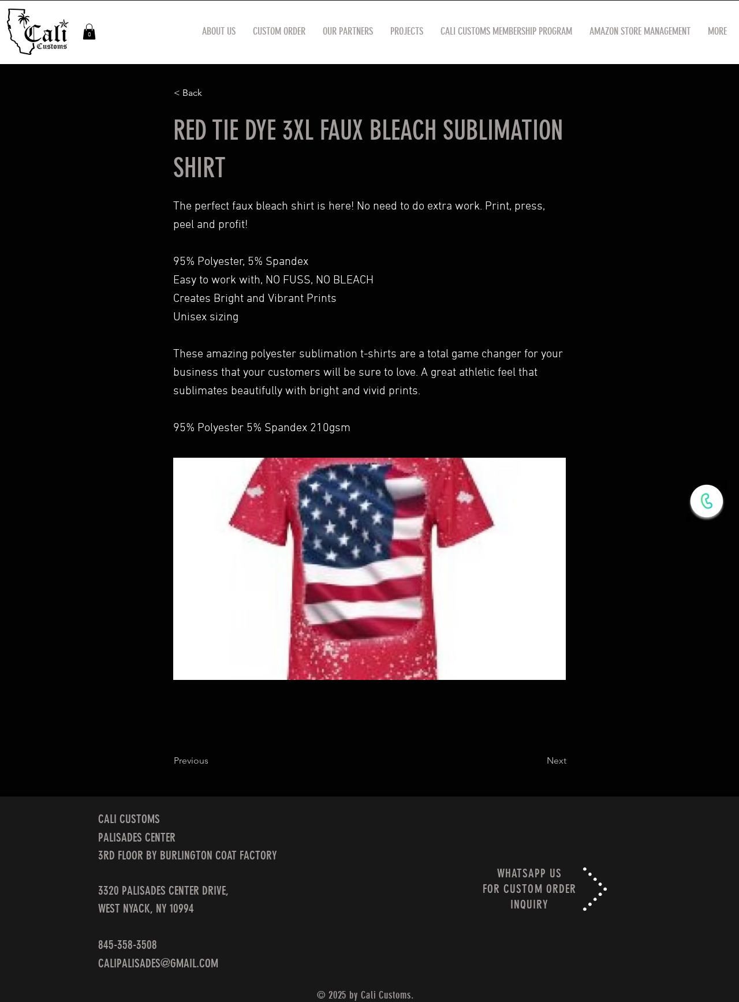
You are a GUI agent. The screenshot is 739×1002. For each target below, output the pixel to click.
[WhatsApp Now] (706, 501)
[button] (89, 31)
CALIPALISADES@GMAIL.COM (158, 963)
